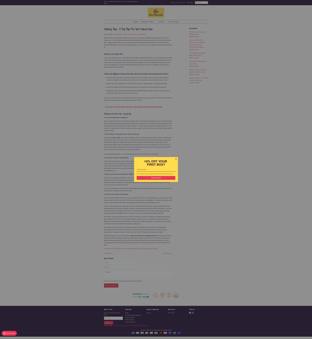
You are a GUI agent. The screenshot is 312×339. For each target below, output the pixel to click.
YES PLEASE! (156, 178)
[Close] (176, 159)
